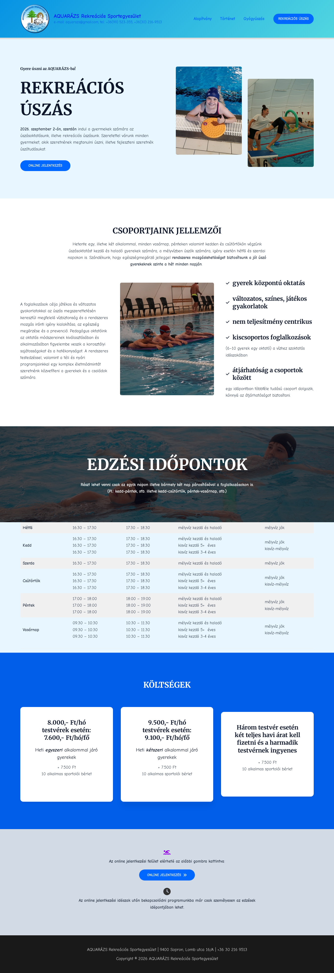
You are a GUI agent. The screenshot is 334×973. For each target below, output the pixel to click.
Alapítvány (203, 18)
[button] (293, 19)
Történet (227, 18)
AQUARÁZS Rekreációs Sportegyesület (97, 16)
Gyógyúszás (254, 18)
